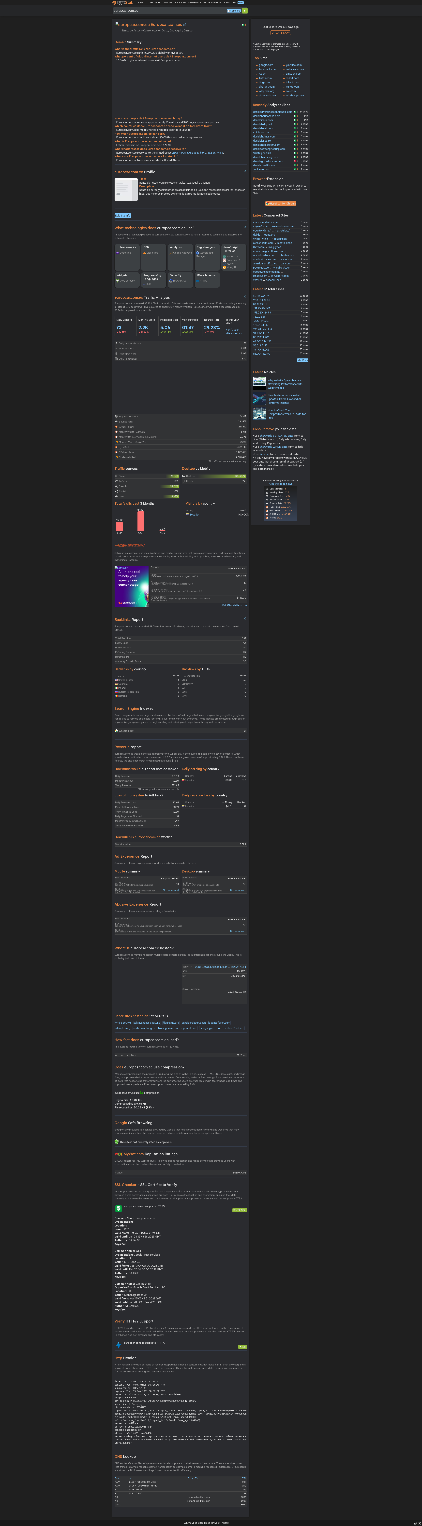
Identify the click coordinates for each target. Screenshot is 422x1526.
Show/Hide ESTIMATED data (276, 435)
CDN (146, 247)
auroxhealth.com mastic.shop (272, 243)
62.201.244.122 (262, 341)
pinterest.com (267, 95)
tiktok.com (265, 78)
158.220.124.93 (262, 312)
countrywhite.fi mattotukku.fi (271, 230)
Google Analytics (182, 252)
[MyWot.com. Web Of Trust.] (119, 1154)
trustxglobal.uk (262, 153)
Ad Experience (133, 856)
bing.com (264, 82)
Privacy (216, 1522)
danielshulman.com (264, 136)
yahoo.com (293, 86)
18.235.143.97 (261, 333)
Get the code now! (280, 484)
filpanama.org (171, 1022)
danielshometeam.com (266, 145)
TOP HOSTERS (180, 2)
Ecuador (195, 514)
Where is (144, 948)
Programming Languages (152, 277)
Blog (207, 1522)
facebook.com (267, 69)
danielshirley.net (262, 124)
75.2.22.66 (259, 316)
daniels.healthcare (264, 165)
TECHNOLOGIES (229, 2)
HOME (140, 2)
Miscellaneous (206, 275)
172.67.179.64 (215, 152)
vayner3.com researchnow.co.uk (274, 226)
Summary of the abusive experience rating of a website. (146, 911)
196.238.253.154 (262, 329)
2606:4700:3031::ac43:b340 (189, 152)
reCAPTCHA (179, 280)
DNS (125, 1456)
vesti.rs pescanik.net (267, 280)
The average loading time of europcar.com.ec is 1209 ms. (147, 1046)
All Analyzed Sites (193, 1522)
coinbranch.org (262, 132)
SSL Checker (146, 1185)
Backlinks (129, 619)
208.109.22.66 (261, 300)
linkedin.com (293, 82)
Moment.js (232, 256)
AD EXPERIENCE (194, 2)
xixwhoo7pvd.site (233, 1028)
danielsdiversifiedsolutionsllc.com (272, 112)
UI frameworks (126, 247)
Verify (134, 1321)
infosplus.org (122, 1028)
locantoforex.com (219, 1022)
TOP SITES (149, 2)
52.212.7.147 (260, 345)
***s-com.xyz (123, 1022)
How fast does (147, 1040)
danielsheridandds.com (266, 116)
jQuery (230, 263)
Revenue (128, 747)
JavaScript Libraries (231, 249)
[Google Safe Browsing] (117, 1141)
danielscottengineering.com (269, 149)
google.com (266, 65)
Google (133, 1123)
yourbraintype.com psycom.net (273, 259)
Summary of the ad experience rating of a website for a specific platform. (156, 863)
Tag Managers (206, 247)
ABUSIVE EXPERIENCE (212, 2)
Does (149, 1067)
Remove (264, 454)
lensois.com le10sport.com (271, 276)
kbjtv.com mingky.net (267, 247)
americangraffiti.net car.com (271, 263)
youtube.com (294, 65)
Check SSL (239, 1210)
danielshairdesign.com (266, 157)
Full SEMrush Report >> (234, 605)
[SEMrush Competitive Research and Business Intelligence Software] (130, 545)
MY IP (240, 2)
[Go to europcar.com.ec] (184, 24)
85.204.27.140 (261, 353)
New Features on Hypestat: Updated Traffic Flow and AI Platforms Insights (284, 399)
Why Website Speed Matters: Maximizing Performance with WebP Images (285, 384)
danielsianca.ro (262, 140)
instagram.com (295, 69)
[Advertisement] (181, 90)
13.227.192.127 (261, 321)
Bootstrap (125, 252)
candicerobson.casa (194, 1022)
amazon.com (293, 73)
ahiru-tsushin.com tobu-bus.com (274, 255)
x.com (262, 73)
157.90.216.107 (262, 308)
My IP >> (303, 360)
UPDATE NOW (281, 32)
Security (175, 275)
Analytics (176, 247)
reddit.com (292, 78)
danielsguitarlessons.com (268, 161)
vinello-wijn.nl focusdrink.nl (270, 239)
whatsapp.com (295, 95)
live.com (291, 91)
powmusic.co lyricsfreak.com (272, 267)
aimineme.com (261, 169)
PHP (149, 284)
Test (243, 1346)
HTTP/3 (203, 280)
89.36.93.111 (260, 304)
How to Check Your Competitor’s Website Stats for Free (287, 414)
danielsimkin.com (263, 120)
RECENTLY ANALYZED (164, 2)
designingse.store (210, 1028)
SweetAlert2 (233, 260)
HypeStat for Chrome (283, 203)
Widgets (122, 275)
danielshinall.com (263, 128)
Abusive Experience (138, 904)
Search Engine (134, 708)
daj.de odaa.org (264, 234)
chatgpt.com (267, 86)
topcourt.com (188, 1028)
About (225, 1522)
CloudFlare (152, 252)
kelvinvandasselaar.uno (147, 1022)
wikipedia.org (266, 91)
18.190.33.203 (261, 349)
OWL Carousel (127, 280)
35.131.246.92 (261, 296)
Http (125, 1358)
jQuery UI (231, 267)
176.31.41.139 (260, 325)
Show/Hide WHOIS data (273, 447)
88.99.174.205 (261, 337)
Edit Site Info (123, 215)
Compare (235, 10)
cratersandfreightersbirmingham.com (155, 1028)
